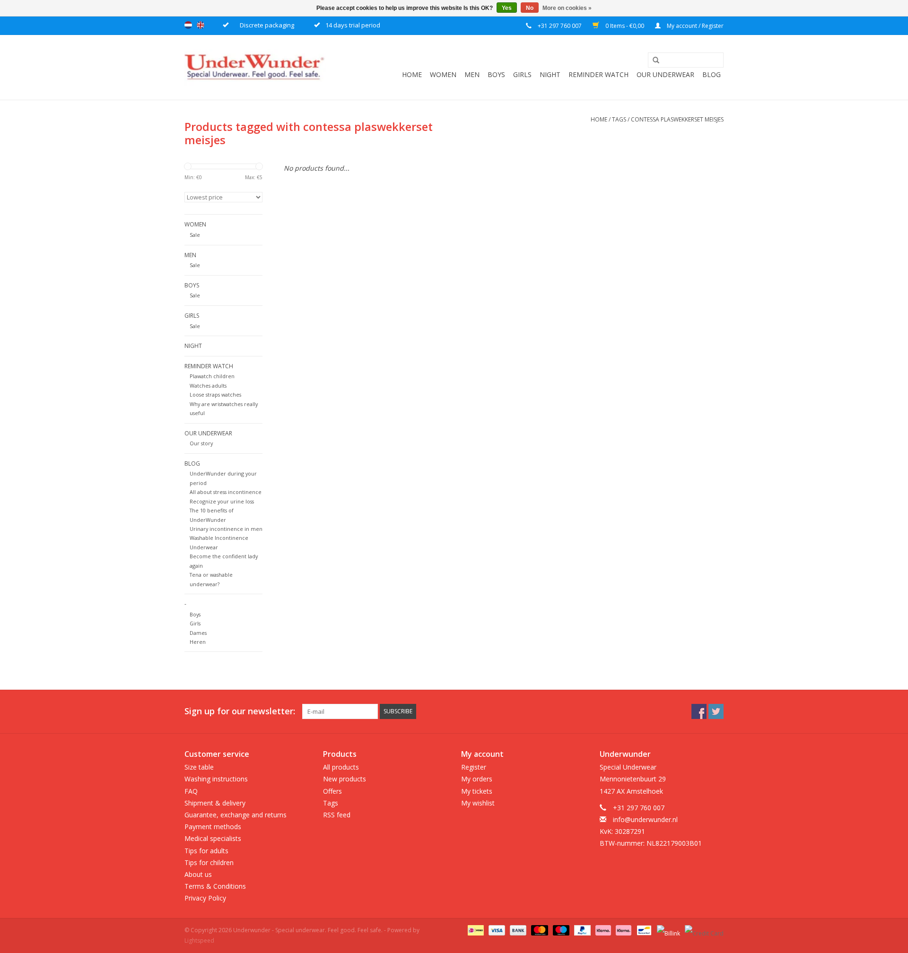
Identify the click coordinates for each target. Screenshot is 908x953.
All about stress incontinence (226, 491)
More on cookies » (567, 8)
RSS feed (336, 814)
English (200, 25)
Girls (522, 74)
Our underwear (665, 74)
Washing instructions (216, 778)
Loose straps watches (215, 394)
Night (550, 74)
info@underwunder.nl (645, 819)
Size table (199, 766)
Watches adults (208, 385)
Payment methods (212, 826)
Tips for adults (206, 850)
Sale (195, 234)
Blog (711, 74)
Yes (507, 8)
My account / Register (694, 26)
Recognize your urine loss (222, 501)
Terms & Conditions (215, 886)
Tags (619, 119)
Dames (198, 632)
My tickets (476, 791)
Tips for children (209, 862)
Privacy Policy (205, 897)
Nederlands (188, 25)
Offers (332, 791)
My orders (476, 778)
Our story (201, 443)
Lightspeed (199, 940)
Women (443, 74)
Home (412, 74)
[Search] (652, 60)
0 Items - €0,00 (625, 26)
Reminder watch (598, 74)
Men (472, 74)
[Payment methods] (474, 930)
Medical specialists (212, 838)
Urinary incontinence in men (226, 528)
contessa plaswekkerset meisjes (677, 119)
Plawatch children (212, 376)
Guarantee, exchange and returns (235, 814)
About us (198, 874)
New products (344, 778)
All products (341, 766)
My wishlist (478, 802)
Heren (198, 641)
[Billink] (667, 930)
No (529, 8)
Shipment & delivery (214, 802)
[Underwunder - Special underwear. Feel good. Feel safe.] (255, 67)
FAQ (191, 791)
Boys (496, 74)
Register (473, 766)
